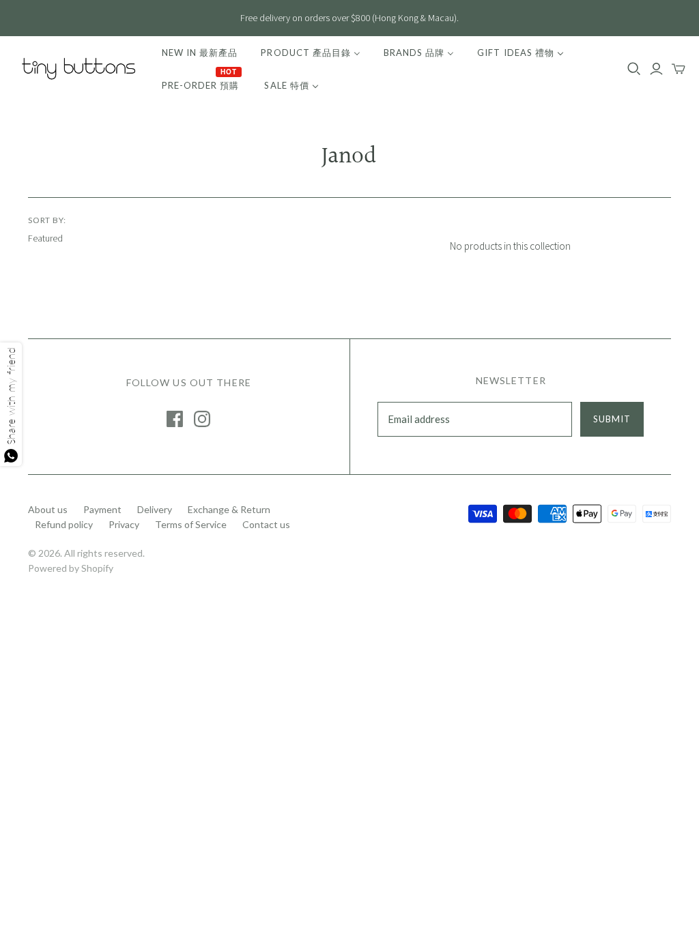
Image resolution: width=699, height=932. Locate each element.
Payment (102, 509)
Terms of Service (191, 524)
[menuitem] (199, 52)
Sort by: (47, 220)
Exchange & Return (229, 509)
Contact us (266, 524)
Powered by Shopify (70, 568)
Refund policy (64, 524)
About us (48, 509)
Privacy (124, 524)
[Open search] (634, 69)
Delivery (154, 509)
